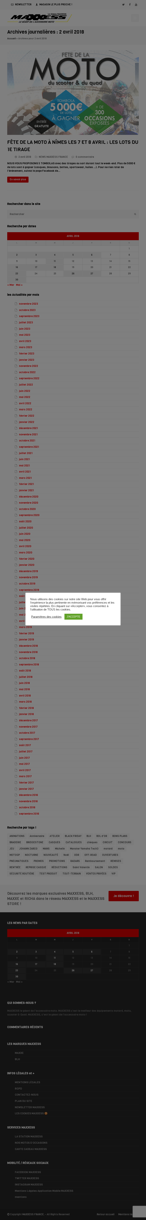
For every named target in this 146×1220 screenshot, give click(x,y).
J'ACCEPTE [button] (73, 616)
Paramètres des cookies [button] (46, 616)
